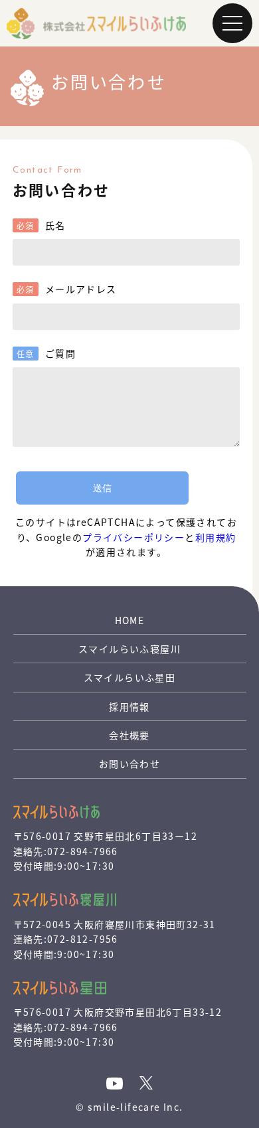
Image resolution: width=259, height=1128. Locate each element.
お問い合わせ (129, 763)
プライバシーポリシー (133, 537)
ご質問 (60, 353)
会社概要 (129, 735)
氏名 (55, 225)
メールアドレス (81, 288)
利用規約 (215, 537)
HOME (130, 620)
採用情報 (129, 706)
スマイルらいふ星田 (130, 677)
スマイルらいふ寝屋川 (129, 648)
